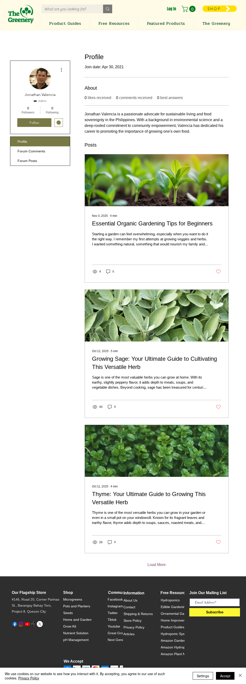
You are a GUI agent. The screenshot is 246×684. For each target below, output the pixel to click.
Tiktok (112, 620)
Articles (129, 634)
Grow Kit (69, 626)
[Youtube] (27, 624)
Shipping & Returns (138, 614)
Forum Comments (31, 151)
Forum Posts (27, 161)
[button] (189, 9)
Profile (22, 141)
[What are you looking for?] (107, 9)
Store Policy (132, 620)
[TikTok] (34, 624)
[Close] (240, 676)
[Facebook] (15, 624)
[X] (40, 624)
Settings (203, 675)
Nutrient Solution (75, 633)
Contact (129, 607)
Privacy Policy (133, 627)
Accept (225, 675)
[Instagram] (21, 624)
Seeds (68, 613)
